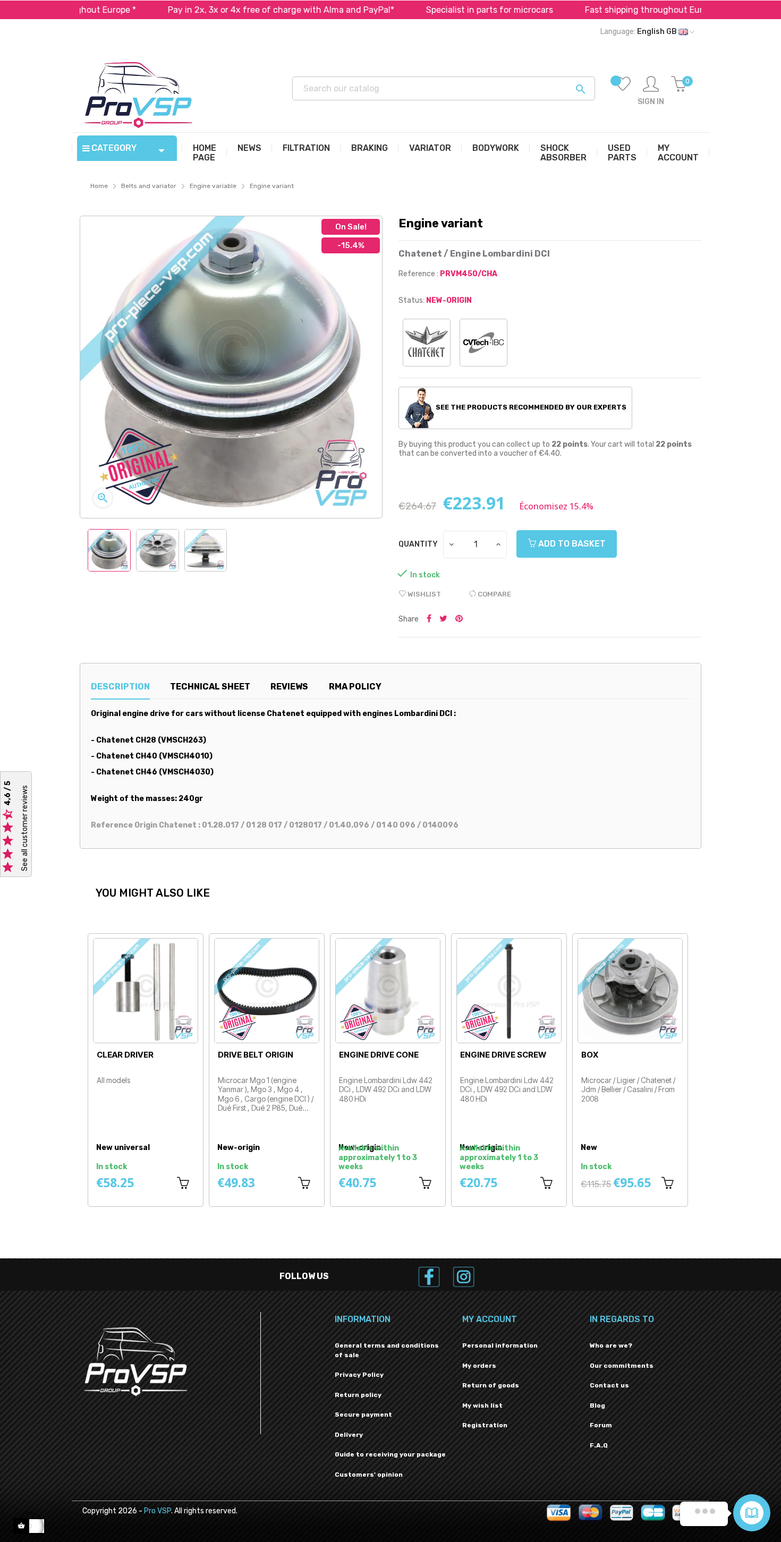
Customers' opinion (369, 1474)
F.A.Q (599, 1445)
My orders (479, 1365)
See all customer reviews (24, 828)
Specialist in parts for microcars (439, 10)
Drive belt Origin (255, 1055)
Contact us (609, 1385)
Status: (411, 300)
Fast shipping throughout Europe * (604, 10)
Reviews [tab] (289, 686)
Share (429, 619)
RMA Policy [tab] (355, 686)
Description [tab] (120, 686)
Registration (484, 1425)
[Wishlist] (623, 91)
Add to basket (571, 544)
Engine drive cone (379, 1055)
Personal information (500, 1345)
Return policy (358, 1395)
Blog (597, 1405)
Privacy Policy (359, 1374)
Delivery (349, 1434)
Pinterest (459, 619)
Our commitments (621, 1365)
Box (589, 1055)
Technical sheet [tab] (210, 686)
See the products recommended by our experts (530, 407)
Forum (601, 1425)
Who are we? (611, 1345)
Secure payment (363, 1414)
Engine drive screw (503, 1055)
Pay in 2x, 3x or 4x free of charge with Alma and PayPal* (231, 10)
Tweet (443, 619)
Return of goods (490, 1385)
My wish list (482, 1405)
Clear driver (125, 1055)
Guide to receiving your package (390, 1454)
